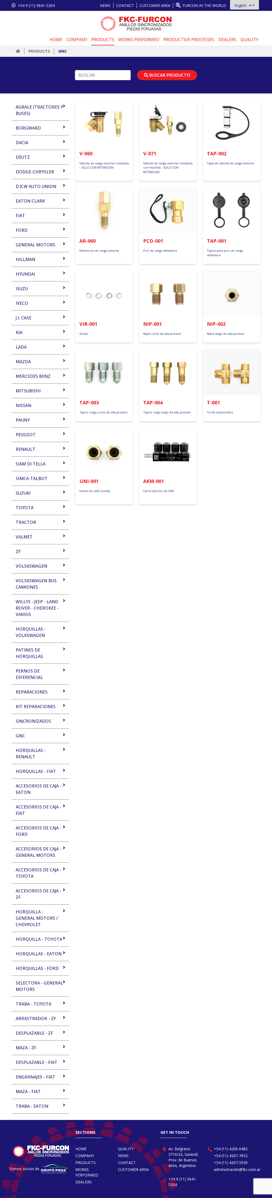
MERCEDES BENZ (33, 376)
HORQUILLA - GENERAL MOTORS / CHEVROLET (37, 918)
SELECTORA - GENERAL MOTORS (39, 986)
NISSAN (23, 405)
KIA (19, 332)
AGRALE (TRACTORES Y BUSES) (39, 110)
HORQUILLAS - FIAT (36, 771)
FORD (22, 230)
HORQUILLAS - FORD (37, 968)
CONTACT (125, 5)
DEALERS (227, 39)
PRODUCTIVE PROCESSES (188, 39)
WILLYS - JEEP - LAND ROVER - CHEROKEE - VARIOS (37, 608)
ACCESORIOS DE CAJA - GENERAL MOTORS (38, 852)
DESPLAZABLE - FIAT (36, 1062)
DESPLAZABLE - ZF (34, 1033)
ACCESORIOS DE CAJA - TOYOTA (38, 873)
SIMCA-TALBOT (32, 478)
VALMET (24, 537)
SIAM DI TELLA (30, 464)
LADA (21, 347)
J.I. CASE (23, 318)
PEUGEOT (26, 435)
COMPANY (76, 39)
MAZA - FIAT (28, 1091)
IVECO (22, 303)
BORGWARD (28, 128)
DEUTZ (23, 157)
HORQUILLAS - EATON (39, 954)
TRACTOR (26, 522)
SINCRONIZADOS (33, 721)
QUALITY (249, 39)
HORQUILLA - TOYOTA (39, 939)
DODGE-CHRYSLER (35, 172)
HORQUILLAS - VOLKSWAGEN (31, 632)
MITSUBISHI (28, 391)
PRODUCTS (102, 39)
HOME (56, 39)
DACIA (22, 143)
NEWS (105, 5)
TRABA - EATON (32, 1106)
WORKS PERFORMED (138, 39)
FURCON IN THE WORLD (203, 5)
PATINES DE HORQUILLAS (29, 653)
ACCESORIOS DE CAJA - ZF (38, 894)
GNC (62, 51)
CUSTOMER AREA (154, 5)
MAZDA (23, 362)
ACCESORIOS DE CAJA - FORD (38, 831)
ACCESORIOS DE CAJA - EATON (38, 789)
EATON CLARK (30, 201)
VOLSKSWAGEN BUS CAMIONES (36, 584)
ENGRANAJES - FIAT (35, 1077)
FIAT (20, 216)
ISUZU (22, 289)
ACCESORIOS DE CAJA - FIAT (38, 810)
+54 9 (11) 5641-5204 (36, 5)
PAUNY (23, 420)
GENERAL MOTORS (35, 245)
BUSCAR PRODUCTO (169, 75)
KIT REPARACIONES (36, 706)
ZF (18, 551)
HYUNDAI (25, 274)
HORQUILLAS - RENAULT (31, 753)
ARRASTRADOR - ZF (36, 1018)
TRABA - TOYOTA (33, 1004)
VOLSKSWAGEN (31, 566)
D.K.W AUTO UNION (36, 186)
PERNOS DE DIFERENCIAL (29, 674)
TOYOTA (24, 508)
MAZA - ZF (26, 1048)
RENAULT (25, 449)
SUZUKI (23, 493)
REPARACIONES (32, 692)
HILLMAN (25, 259)
